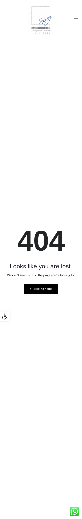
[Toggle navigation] (65, 20)
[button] (5, 316)
